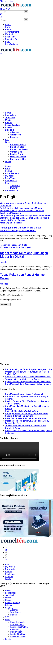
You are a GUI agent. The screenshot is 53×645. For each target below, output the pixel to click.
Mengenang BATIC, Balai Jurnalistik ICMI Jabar (22, 210)
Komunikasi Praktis (19, 149)
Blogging (9, 130)
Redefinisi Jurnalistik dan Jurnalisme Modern (21, 208)
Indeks (8, 161)
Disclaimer (10, 574)
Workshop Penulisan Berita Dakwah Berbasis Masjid (24, 218)
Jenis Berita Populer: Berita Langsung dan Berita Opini (25, 215)
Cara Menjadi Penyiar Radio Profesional (24, 394)
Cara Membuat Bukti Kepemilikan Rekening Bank (28, 384)
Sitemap (9, 576)
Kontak (8, 171)
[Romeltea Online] (16, 7)
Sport (7, 183)
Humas (8, 122)
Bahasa (8, 127)
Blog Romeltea (17, 147)
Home (8, 113)
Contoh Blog (16, 152)
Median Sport (16, 154)
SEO (7, 139)
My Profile (10, 567)
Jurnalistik (10, 117)
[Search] (1, 17)
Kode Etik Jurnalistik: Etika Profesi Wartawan (26, 418)
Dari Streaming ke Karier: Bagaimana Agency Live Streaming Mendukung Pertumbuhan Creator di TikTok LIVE (28, 371)
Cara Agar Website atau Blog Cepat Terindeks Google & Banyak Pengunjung (26, 414)
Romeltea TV (11, 180)
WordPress (15, 135)
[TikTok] (6, 560)
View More (5, 304)
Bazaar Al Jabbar (18, 159)
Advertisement (12, 173)
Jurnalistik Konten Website (12, 220)
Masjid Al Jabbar (18, 156)
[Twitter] (6, 550)
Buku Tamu (10, 178)
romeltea (4, 262)
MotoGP (14, 188)
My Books (10, 176)
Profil (8, 9)
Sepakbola (15, 185)
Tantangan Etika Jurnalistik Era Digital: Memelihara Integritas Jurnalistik (20, 229)
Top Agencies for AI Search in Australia (23, 379)
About (3, 9)
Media (8, 120)
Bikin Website (11, 190)
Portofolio (10, 569)
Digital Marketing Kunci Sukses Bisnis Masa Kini (28, 376)
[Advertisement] (26, 83)
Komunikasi (10, 115)
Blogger (14, 137)
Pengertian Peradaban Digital (14, 245)
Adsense (14, 132)
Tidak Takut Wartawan (10, 213)
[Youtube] (6, 557)
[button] (26, 11)
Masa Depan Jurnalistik (11, 223)
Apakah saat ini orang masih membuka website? (28, 381)
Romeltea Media (18, 144)
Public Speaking (12, 125)
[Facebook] (6, 547)
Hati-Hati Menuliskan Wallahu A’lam (21, 411)
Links (7, 142)
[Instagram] (6, 552)
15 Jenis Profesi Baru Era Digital (15, 247)
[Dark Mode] (1, 14)
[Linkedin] (6, 555)
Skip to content (7, 1)
